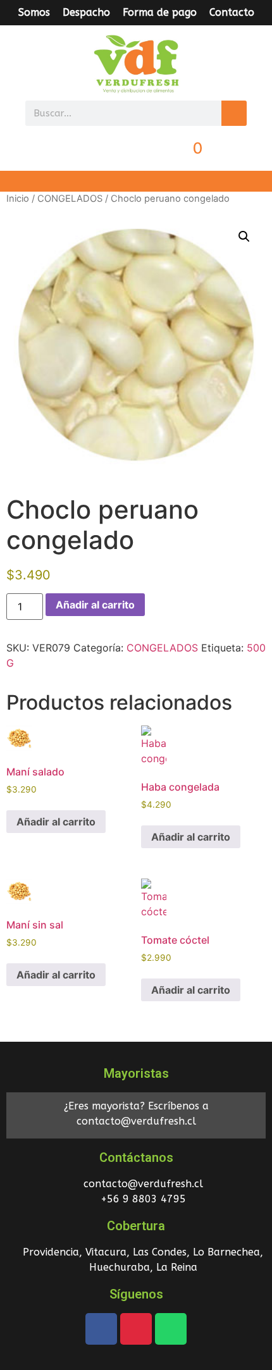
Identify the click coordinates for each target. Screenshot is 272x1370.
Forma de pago (160, 12)
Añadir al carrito (95, 604)
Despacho (86, 12)
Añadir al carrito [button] (56, 821)
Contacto (231, 12)
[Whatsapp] (171, 1329)
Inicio (17, 198)
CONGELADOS (69, 198)
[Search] (234, 113)
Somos (34, 12)
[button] (136, 181)
